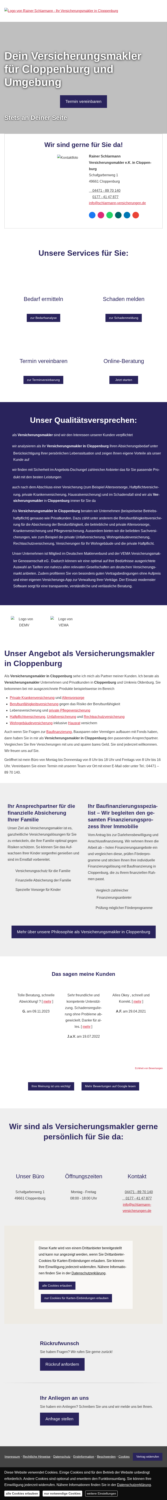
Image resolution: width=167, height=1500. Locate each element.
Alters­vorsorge (73, 698)
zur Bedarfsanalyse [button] (43, 318)
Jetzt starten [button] (123, 380)
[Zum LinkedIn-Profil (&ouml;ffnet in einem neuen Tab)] (127, 215)
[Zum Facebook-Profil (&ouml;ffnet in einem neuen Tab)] (92, 215)
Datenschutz (61, 1456)
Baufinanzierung (59, 732)
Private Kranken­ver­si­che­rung (32, 698)
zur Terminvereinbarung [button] (43, 380)
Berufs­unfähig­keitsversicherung (34, 704)
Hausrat (74, 723)
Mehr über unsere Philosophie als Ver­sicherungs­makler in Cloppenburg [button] (83, 932)
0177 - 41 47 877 (105, 197)
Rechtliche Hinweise (36, 1456)
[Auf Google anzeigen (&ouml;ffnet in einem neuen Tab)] (135, 215)
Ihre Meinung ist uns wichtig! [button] (51, 1086)
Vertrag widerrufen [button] (147, 1456)
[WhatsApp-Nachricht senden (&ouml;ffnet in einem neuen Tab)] (109, 215)
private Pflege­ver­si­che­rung (69, 710)
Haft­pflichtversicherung (27, 717)
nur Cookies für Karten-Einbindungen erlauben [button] (76, 1298)
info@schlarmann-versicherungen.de (117, 203)
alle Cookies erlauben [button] (57, 1285)
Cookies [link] (124, 1456)
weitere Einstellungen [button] (101, 1493)
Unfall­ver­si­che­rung (61, 717)
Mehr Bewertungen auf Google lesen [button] (110, 1086)
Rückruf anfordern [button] (62, 1364)
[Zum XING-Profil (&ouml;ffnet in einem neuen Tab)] (118, 215)
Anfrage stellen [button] (59, 1419)
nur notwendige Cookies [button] (62, 1493)
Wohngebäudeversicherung (31, 723)
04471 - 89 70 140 (106, 190)
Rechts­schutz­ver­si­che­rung (104, 717)
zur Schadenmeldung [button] (123, 318)
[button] (8, 1022)
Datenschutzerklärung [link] (88, 1273)
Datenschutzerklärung (134, 1485)
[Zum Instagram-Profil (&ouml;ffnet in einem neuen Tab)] (101, 215)
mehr (47, 1001)
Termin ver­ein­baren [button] (83, 101)
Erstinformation (83, 1456)
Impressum (12, 1456)
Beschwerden (106, 1456)
